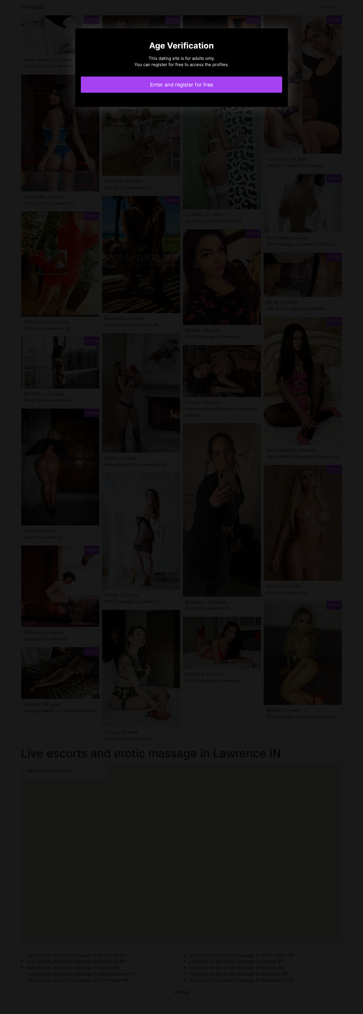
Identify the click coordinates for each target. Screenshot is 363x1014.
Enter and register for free (181, 85)
